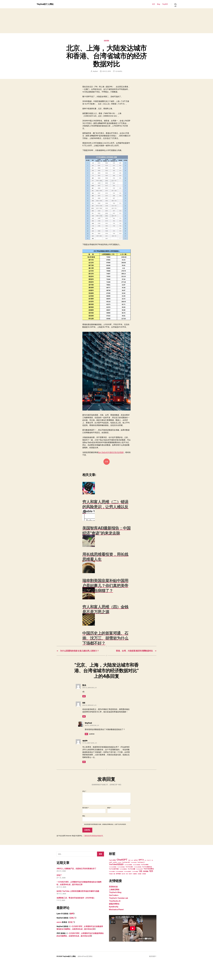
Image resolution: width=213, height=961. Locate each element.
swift (110, 862)
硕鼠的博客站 (114, 904)
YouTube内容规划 (136, 864)
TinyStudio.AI (114, 901)
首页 (153, 4)
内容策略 (145, 871)
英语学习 (130, 873)
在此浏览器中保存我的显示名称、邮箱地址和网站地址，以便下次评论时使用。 (105, 824)
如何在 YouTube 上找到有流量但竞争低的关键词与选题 (78, 891)
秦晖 (72, 914)
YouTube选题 (135, 871)
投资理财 (106, 40)
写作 (151, 871)
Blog (158, 4)
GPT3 (141, 860)
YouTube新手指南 (114, 869)
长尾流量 (139, 873)
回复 (84, 696)
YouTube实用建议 (112, 866)
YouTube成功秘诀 (121, 866)
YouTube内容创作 (116, 864)
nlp (152, 860)
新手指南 (118, 873)
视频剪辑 (135, 873)
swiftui (115, 862)
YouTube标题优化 (123, 869)
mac (145, 860)
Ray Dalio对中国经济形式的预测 (111, 452)
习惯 (140, 871)
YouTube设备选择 (119, 871)
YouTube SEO (126, 862)
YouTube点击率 (139, 869)
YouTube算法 (149, 869)
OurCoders (113, 895)
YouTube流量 (131, 869)
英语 (127, 873)
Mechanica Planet (116, 909)
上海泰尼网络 (114, 889)
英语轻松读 (113, 887)
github (136, 860)
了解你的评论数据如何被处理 (93, 836)
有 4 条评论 (118, 71)
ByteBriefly (113, 907)
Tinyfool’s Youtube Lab (118, 898)
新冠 (114, 873)
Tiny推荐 (165, 4)
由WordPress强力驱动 (85, 956)
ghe (132, 860)
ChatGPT (122, 859)
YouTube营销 (112, 871)
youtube (119, 862)
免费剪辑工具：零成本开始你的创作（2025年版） (76, 898)
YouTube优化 (134, 862)
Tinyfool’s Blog (115, 892)
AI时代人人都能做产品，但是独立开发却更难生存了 (76, 868)
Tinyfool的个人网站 (45, 4)
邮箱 (109, 808)
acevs (59, 922)
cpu (129, 860)
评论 (84, 791)
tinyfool (95, 71)
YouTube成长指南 (137, 866)
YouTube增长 (145, 864)
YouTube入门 (141, 862)
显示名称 (85, 808)
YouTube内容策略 (128, 864)
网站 (83, 816)
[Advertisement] (106, 20)
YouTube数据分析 (147, 866)
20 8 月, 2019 (106, 71)
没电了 (59, 875)
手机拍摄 (111, 873)
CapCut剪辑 (112, 860)
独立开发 (123, 873)
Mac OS (149, 860)
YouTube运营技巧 (127, 871)
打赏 (106, 462)
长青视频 (144, 873)
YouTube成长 (129, 866)
